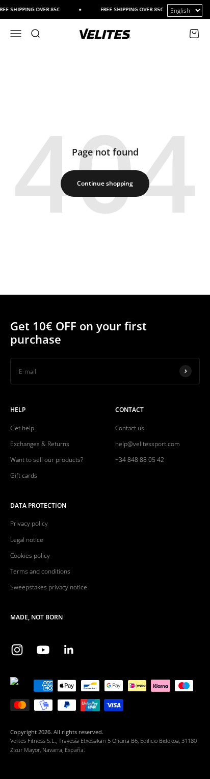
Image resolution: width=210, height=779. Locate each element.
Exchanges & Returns (39, 443)
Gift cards (23, 475)
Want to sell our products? (46, 459)
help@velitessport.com (147, 443)
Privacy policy (29, 523)
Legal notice (26, 539)
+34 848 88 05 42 (139, 459)
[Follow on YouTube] (43, 650)
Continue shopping (105, 183)
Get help (22, 428)
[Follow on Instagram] (17, 650)
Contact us (129, 428)
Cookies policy (30, 555)
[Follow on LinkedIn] (69, 650)
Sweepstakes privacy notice (48, 587)
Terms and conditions (40, 571)
